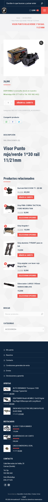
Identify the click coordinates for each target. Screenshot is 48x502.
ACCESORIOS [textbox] (10, 329)
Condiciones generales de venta (18, 365)
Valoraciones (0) (11, 140)
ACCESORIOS (35, 110)
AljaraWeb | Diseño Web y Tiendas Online (28, 494)
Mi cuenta (9, 350)
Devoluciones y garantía (15, 376)
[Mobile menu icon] (44, 10)
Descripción (9, 135)
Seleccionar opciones (27, 218)
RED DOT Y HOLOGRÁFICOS (21, 110)
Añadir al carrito (25, 103)
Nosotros (9, 355)
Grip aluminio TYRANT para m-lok (30, 244)
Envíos (8, 371)
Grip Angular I (23, 226)
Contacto (9, 360)
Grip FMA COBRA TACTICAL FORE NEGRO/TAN (29, 207)
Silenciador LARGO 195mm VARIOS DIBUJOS (28, 285)
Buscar (42, 314)
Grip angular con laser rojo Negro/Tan (28, 265)
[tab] (24, 134)
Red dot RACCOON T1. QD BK (29, 188)
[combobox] (24, 329)
